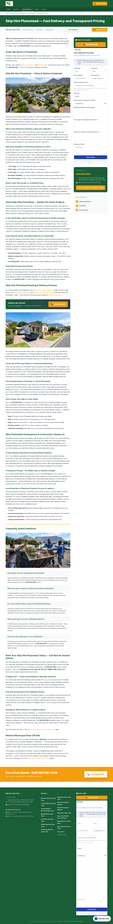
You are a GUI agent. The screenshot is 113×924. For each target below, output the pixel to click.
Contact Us (60, 831)
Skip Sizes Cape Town (64, 813)
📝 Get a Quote (72, 30)
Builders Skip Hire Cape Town (48, 799)
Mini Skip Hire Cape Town (47, 815)
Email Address (95, 75)
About (37, 9)
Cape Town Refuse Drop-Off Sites (63, 817)
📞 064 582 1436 (100, 3)
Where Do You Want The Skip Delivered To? (87, 132)
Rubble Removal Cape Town (48, 825)
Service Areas (27, 9)
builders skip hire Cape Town (43, 292)
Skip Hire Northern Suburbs (63, 803)
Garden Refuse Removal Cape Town (47, 810)
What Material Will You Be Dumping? (85, 107)
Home (9, 9)
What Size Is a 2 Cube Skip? (64, 822)
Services (16, 9)
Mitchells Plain (43, 65)
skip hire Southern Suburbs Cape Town (41, 729)
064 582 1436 (58, 304)
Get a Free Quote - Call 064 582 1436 (90, 188)
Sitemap (60, 921)
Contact (43, 9)
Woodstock (31, 65)
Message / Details (80, 144)
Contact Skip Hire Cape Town (48, 804)
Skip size (76, 93)
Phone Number (79, 75)
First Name (77, 68)
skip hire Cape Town (55, 295)
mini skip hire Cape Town (21, 292)
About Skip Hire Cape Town (64, 827)
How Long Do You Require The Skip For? (86, 119)
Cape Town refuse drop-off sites (39, 758)
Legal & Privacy (61, 834)
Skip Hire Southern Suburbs (63, 808)
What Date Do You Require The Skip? (85, 100)
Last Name (94, 68)
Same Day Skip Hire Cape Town (47, 830)
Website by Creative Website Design (73, 921)
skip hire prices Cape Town (44, 290)
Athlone (23, 65)
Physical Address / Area (81, 82)
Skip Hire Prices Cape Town (64, 798)
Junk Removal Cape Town (47, 820)
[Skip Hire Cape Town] (9, 3)
